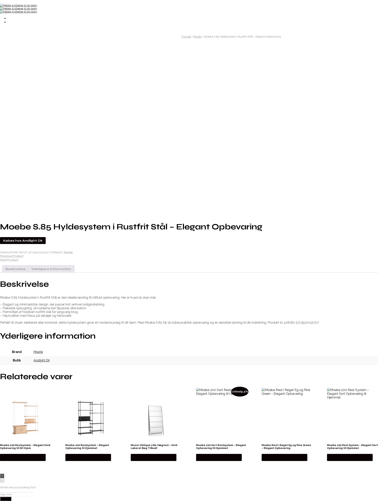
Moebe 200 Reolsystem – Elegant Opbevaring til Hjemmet (87, 447)
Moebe (38, 352)
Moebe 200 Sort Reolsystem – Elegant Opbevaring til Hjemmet (221, 447)
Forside (186, 36)
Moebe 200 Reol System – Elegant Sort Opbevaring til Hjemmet (352, 447)
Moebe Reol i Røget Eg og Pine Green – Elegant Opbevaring (286, 447)
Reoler (198, 36)
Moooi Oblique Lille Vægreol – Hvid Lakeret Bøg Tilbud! (154, 447)
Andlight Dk (41, 360)
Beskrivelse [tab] (16, 269)
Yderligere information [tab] (51, 269)
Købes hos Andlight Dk (23, 240)
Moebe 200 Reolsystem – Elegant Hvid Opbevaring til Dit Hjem (25, 447)
